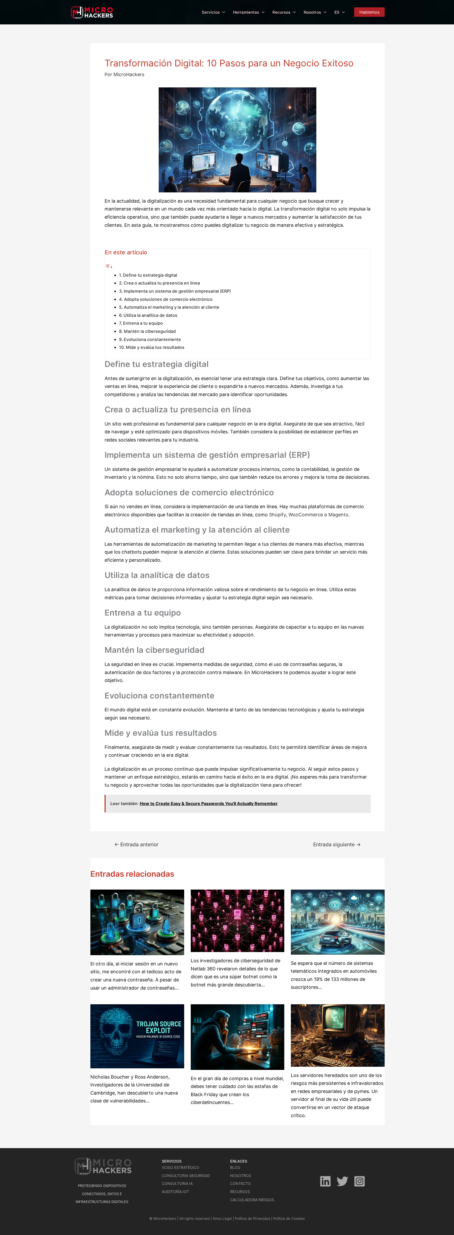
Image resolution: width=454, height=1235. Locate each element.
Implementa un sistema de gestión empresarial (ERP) (177, 291)
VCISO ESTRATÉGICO (180, 1167)
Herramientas (246, 12)
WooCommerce (306, 514)
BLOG (235, 1167)
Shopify (277, 514)
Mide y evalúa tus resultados (155, 347)
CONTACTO (240, 1183)
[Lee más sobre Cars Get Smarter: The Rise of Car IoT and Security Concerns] (338, 921)
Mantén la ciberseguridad (150, 331)
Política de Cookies (289, 1218)
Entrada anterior (136, 844)
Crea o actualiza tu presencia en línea (162, 283)
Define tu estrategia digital (150, 275)
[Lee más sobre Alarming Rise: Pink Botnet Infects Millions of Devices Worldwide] (238, 920)
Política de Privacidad (252, 1218)
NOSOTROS (240, 1175)
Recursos (281, 12)
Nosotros (312, 12)
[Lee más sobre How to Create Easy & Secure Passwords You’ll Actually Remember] (137, 922)
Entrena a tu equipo (143, 323)
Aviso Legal (222, 1218)
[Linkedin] (325, 1181)
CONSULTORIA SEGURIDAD (186, 1175)
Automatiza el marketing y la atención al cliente (171, 307)
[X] (342, 1181)
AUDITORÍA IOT (175, 1191)
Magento (338, 514)
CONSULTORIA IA (177, 1183)
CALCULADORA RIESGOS (252, 1199)
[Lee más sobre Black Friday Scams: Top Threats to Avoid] (238, 1036)
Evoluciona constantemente (152, 339)
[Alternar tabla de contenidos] (109, 267)
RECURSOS (240, 1191)
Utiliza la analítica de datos (150, 315)
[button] (369, 12)
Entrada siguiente (337, 844)
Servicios (211, 12)
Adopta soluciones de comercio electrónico (168, 299)
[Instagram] (359, 1181)
